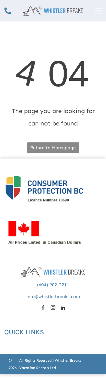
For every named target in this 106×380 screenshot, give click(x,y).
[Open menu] (98, 10)
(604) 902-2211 (53, 284)
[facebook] (43, 308)
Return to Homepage (53, 147)
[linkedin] (62, 308)
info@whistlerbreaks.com (53, 296)
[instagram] (53, 308)
